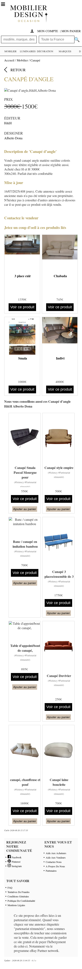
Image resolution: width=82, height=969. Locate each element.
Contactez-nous (54, 862)
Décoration (45, 51)
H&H (8, 123)
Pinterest (15, 861)
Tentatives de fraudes (19, 892)
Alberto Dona (13, 138)
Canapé (35, 60)
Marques (65, 51)
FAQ (10, 887)
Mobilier (10, 51)
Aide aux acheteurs (56, 853)
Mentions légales (16, 905)
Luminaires (28, 51)
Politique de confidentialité (21, 900)
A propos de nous (55, 866)
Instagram (16, 866)
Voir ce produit (22, 307)
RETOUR (18, 69)
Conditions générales (18, 896)
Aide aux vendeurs (56, 857)
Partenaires (51, 870)
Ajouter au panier (24, 509)
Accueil (9, 60)
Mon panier (71, 31)
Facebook (16, 857)
